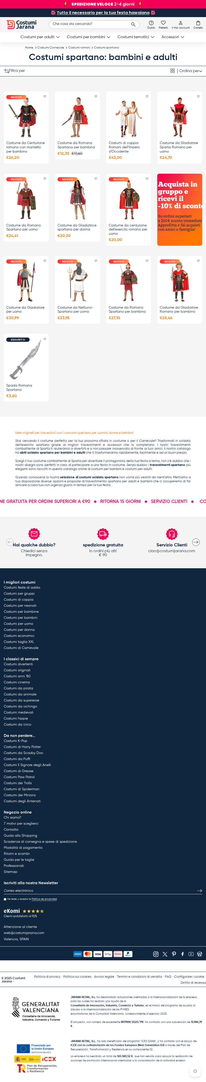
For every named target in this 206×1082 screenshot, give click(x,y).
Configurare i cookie (189, 976)
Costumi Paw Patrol (19, 777)
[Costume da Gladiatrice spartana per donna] (77, 199)
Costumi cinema (17, 682)
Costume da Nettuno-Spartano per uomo (75, 310)
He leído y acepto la (32, 899)
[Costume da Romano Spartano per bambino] (129, 281)
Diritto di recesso (193, 982)
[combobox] (94, 24)
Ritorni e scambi (17, 854)
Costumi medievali (18, 712)
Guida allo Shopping (20, 835)
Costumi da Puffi (17, 759)
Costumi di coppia (18, 599)
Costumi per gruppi (19, 593)
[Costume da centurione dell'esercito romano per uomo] (129, 199)
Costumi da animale (20, 694)
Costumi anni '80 (17, 676)
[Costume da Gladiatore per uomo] (26, 281)
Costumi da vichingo (20, 706)
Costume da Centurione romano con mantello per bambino (25, 147)
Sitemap (10, 872)
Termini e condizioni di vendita (139, 976)
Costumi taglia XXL (19, 642)
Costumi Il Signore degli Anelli (27, 765)
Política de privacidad (44, 899)
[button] (198, 24)
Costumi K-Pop (15, 741)
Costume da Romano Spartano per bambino (127, 310)
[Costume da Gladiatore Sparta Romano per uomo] (180, 117)
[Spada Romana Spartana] (26, 360)
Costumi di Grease (18, 771)
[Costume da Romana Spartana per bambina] (77, 117)
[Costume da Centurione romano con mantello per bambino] (26, 117)
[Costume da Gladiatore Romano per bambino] (180, 281)
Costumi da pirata (18, 688)
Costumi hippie (16, 718)
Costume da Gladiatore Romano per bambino (179, 310)
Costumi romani (79, 47)
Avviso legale (104, 976)
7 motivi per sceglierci (21, 823)
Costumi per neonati (20, 605)
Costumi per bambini (20, 618)
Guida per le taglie (19, 860)
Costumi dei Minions (20, 795)
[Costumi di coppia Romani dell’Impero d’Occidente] (129, 117)
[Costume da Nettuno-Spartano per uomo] (77, 281)
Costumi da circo (17, 724)
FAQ (168, 976)
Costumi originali (17, 670)
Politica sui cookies (77, 976)
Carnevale (147, 441)
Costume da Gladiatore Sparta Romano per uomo (179, 147)
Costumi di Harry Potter (22, 747)
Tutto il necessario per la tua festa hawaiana (103, 13)
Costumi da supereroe (21, 700)
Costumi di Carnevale (21, 648)
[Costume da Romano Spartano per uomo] (26, 199)
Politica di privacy (47, 976)
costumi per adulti (138, 469)
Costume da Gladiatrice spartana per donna (77, 227)
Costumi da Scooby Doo (23, 753)
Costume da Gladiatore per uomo (25, 310)
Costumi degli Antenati (22, 801)
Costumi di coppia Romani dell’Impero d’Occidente (124, 147)
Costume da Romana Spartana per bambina (76, 145)
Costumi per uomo (18, 624)
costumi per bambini (106, 469)
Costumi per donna (19, 630)
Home (29, 47)
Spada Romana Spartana (19, 388)
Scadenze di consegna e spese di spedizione (40, 841)
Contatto (11, 829)
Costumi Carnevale (50, 47)
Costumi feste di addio (22, 587)
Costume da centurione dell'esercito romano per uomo (128, 230)
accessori (114, 445)
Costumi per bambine (21, 612)
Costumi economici (19, 636)
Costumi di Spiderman (21, 789)
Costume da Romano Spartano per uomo (23, 227)
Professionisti (14, 866)
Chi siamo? (12, 817)
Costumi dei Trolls (18, 783)
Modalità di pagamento (23, 848)
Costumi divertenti (18, 664)
